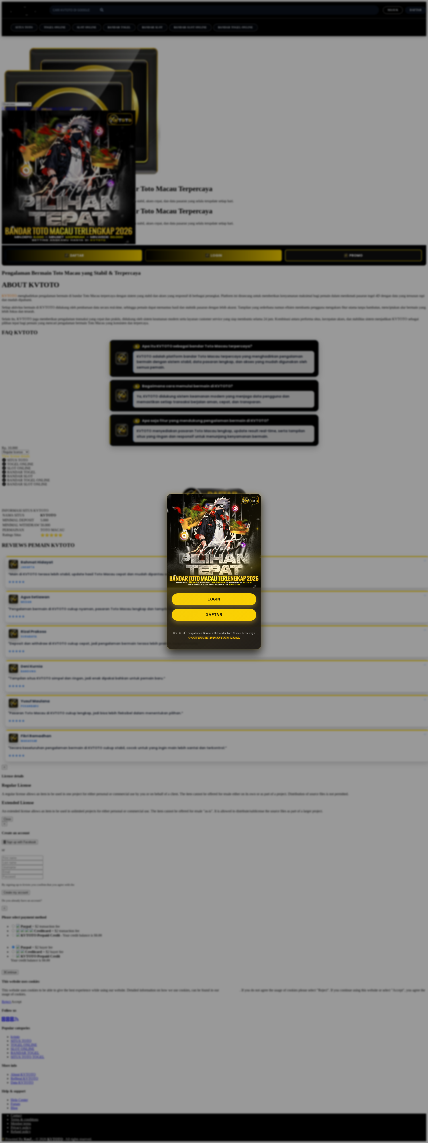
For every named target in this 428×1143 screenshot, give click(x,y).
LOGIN (214, 599)
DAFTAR (214, 615)
